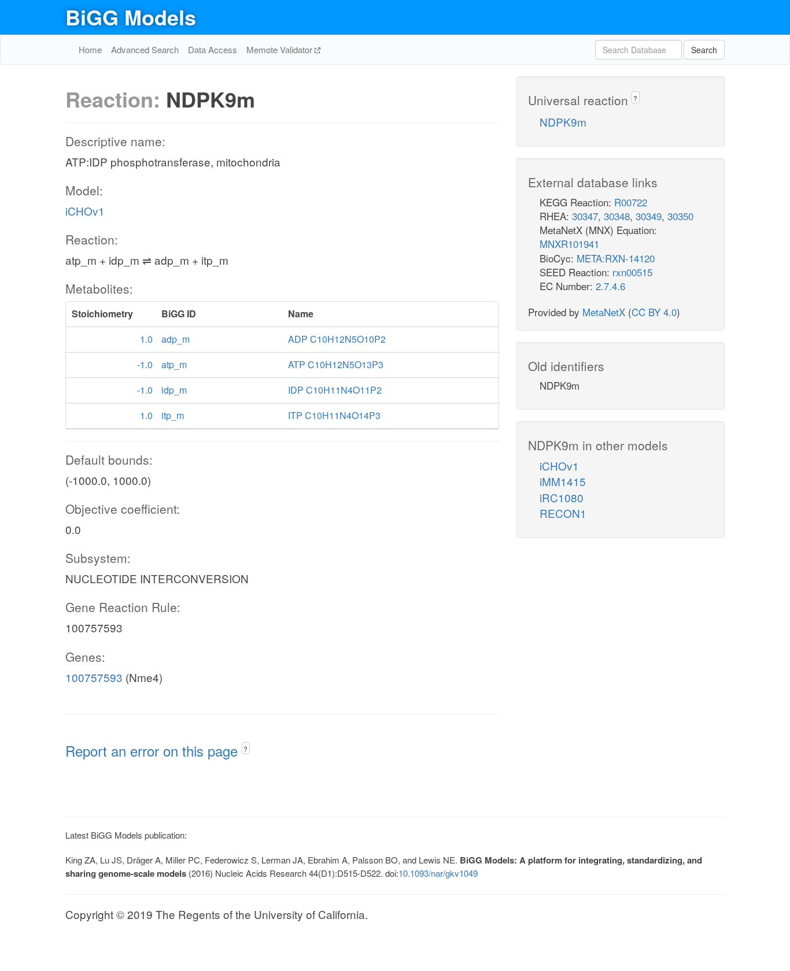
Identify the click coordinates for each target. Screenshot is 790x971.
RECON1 (563, 513)
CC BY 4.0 (654, 312)
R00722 (630, 202)
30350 (680, 216)
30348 (617, 216)
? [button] (245, 749)
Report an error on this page (153, 750)
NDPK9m (563, 121)
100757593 (94, 677)
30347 (585, 216)
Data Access (212, 49)
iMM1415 (563, 481)
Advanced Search (145, 49)
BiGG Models (130, 17)
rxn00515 (632, 272)
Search (704, 49)
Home (90, 49)
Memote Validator (280, 49)
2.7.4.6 (610, 286)
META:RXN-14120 (616, 258)
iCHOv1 (85, 210)
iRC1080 (562, 497)
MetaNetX (603, 312)
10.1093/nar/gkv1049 (438, 873)
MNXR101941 (569, 243)
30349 (649, 216)
